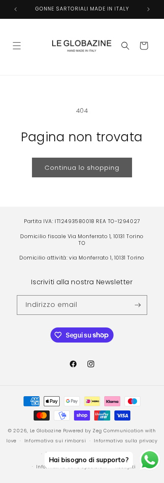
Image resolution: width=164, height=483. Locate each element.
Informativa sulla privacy (126, 440)
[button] (17, 45)
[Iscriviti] (137, 305)
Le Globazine (45, 430)
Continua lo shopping (82, 167)
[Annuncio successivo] (148, 9)
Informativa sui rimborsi (55, 440)
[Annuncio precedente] (15, 9)
